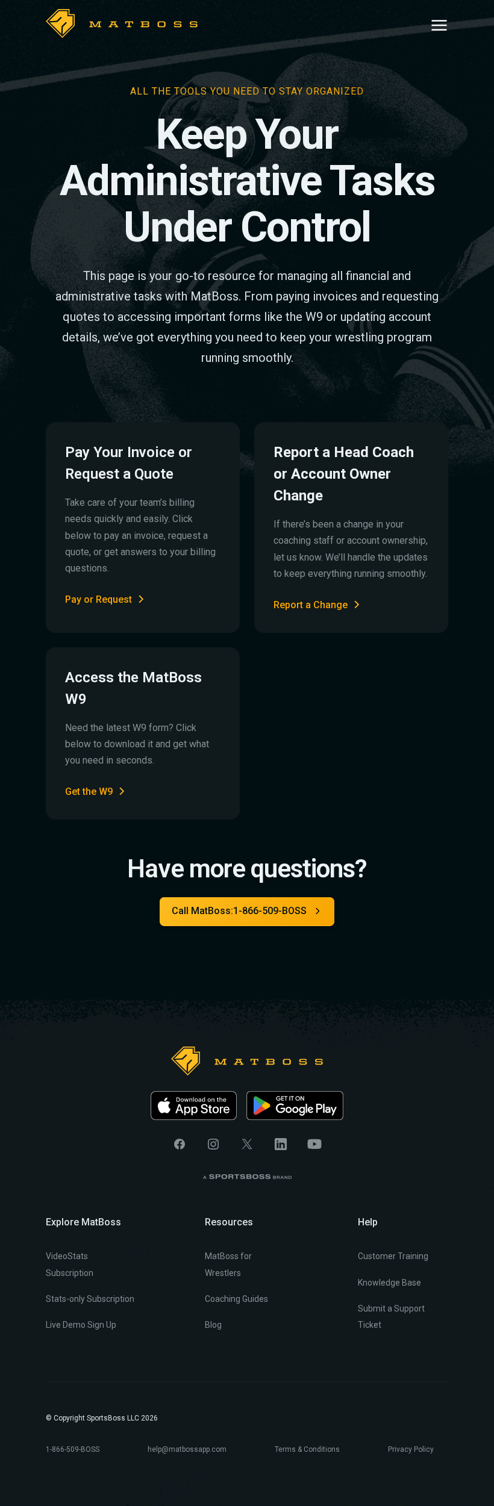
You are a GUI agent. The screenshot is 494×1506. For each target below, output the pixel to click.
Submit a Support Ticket (391, 1317)
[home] (122, 23)
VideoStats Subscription (69, 1264)
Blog (213, 1325)
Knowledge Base (389, 1282)
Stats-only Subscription (90, 1299)
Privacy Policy (411, 1449)
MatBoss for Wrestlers (228, 1264)
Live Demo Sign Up (81, 1325)
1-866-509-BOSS (72, 1449)
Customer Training (393, 1256)
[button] (439, 23)
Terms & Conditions (307, 1449)
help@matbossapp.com (187, 1449)
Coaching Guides (236, 1299)
